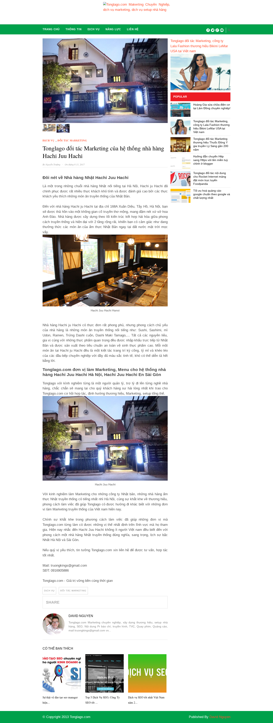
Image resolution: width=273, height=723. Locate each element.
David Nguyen (81, 616)
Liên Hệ (133, 29)
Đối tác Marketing (72, 140)
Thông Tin (74, 29)
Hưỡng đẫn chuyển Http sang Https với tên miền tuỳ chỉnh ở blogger (210, 160)
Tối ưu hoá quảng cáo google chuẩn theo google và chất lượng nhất (211, 194)
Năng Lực (113, 29)
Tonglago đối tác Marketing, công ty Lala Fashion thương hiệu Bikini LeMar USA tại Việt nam (199, 46)
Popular (180, 96)
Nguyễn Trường (53, 164)
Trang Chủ (51, 29)
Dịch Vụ (94, 29)
